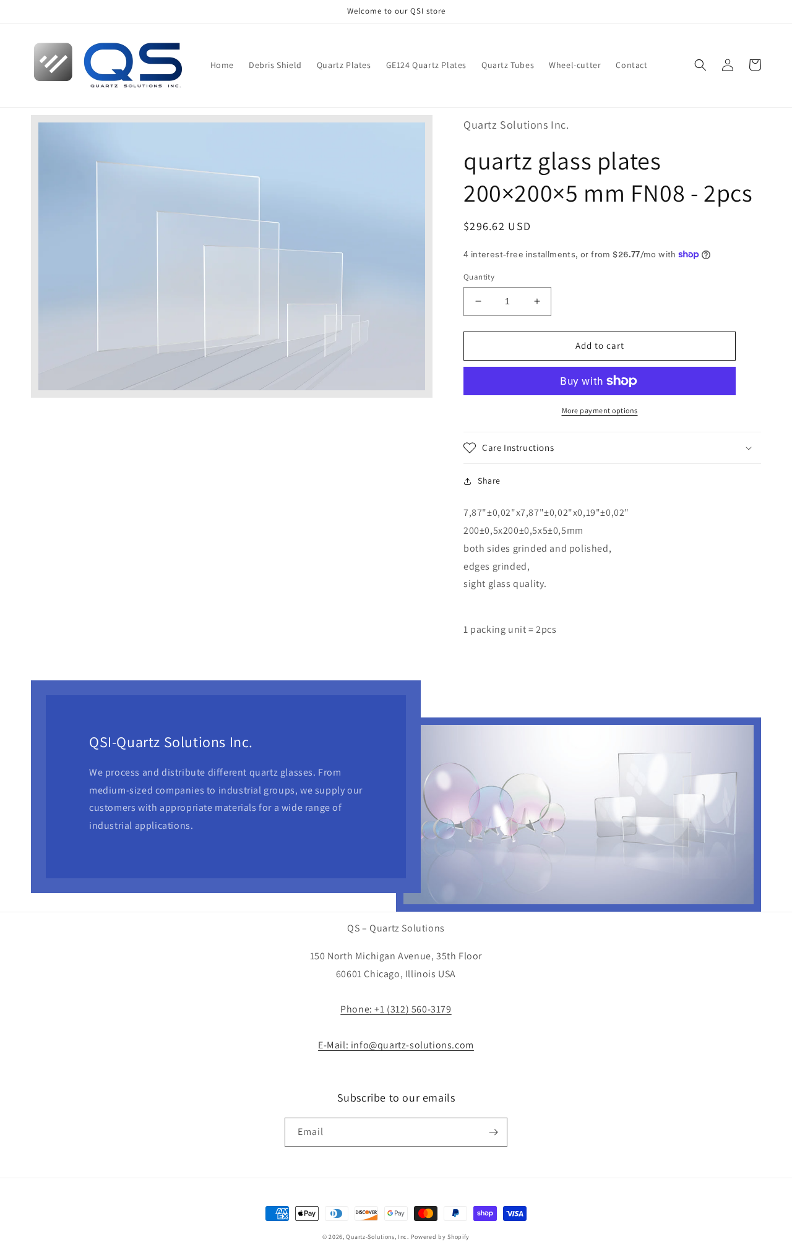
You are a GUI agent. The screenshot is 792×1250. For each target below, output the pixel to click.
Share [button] (489, 480)
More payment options (600, 410)
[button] (700, 65)
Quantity (478, 277)
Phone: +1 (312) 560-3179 (395, 1009)
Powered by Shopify (440, 1237)
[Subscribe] (493, 1132)
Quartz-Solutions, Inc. (377, 1237)
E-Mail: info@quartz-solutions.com (396, 1044)
